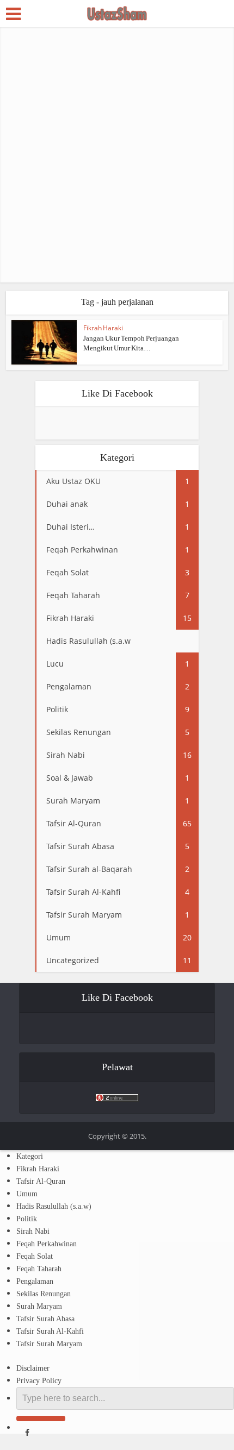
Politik (26, 1219)
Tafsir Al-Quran (40, 1181)
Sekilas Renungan (43, 1294)
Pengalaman (34, 1281)
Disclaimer (33, 1368)
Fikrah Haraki (103, 327)
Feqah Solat (34, 1256)
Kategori (29, 1156)
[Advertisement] (117, 155)
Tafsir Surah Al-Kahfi (50, 1331)
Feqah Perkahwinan (46, 1244)
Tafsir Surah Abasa (45, 1319)
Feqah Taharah (38, 1269)
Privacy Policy (38, 1381)
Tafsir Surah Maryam (49, 1344)
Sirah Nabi (33, 1231)
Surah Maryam (39, 1306)
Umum (27, 1194)
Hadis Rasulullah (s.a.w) (53, 1206)
